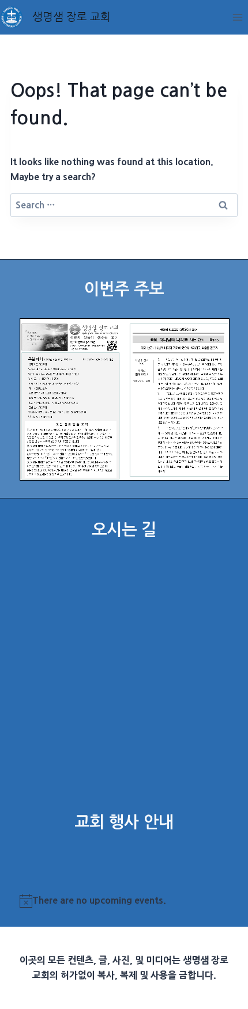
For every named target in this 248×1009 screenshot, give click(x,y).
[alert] (124, 900)
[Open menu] (237, 17)
